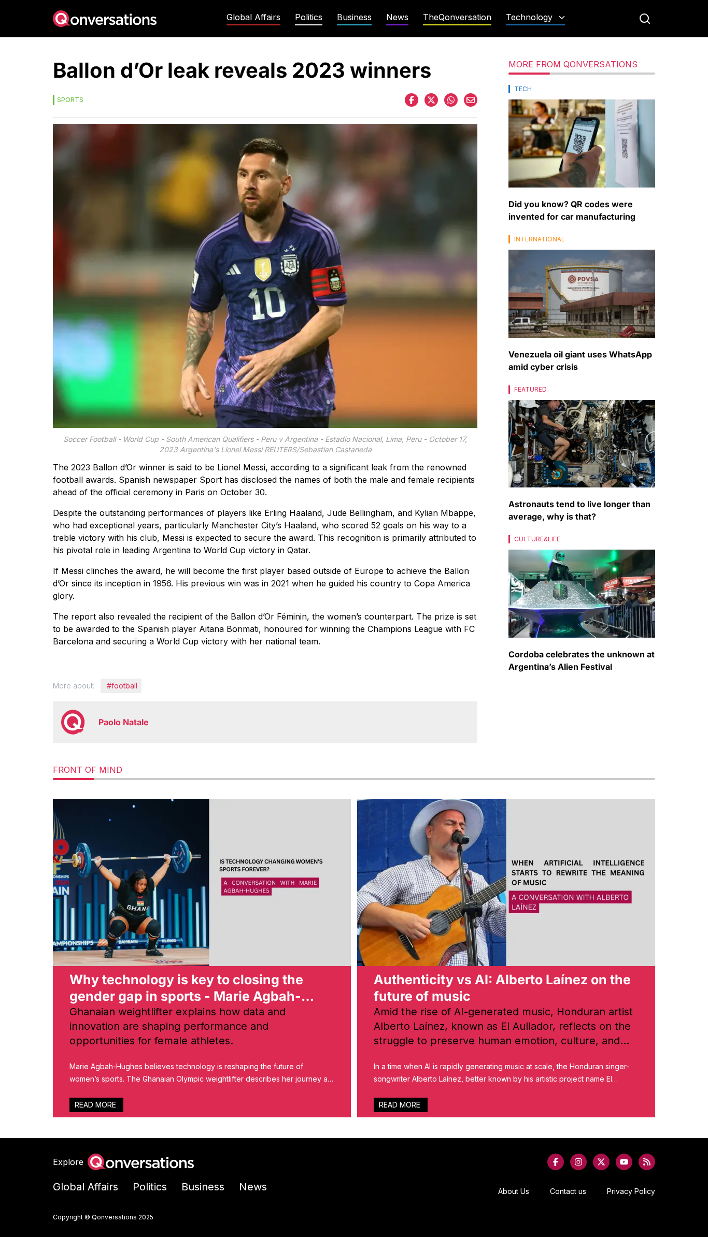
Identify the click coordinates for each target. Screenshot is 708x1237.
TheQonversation (457, 17)
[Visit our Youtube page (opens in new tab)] (624, 1162)
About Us (513, 1191)
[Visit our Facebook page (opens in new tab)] (555, 1162)
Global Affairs (253, 17)
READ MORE (96, 1104)
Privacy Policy (631, 1191)
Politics (308, 17)
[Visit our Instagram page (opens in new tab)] (578, 1162)
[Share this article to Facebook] (411, 100)
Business (354, 17)
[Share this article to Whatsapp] (451, 100)
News (397, 17)
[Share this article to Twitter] (431, 100)
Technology (529, 17)
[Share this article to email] (470, 100)
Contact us (568, 1191)
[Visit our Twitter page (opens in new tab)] (601, 1162)
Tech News (535, 37)
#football (122, 685)
